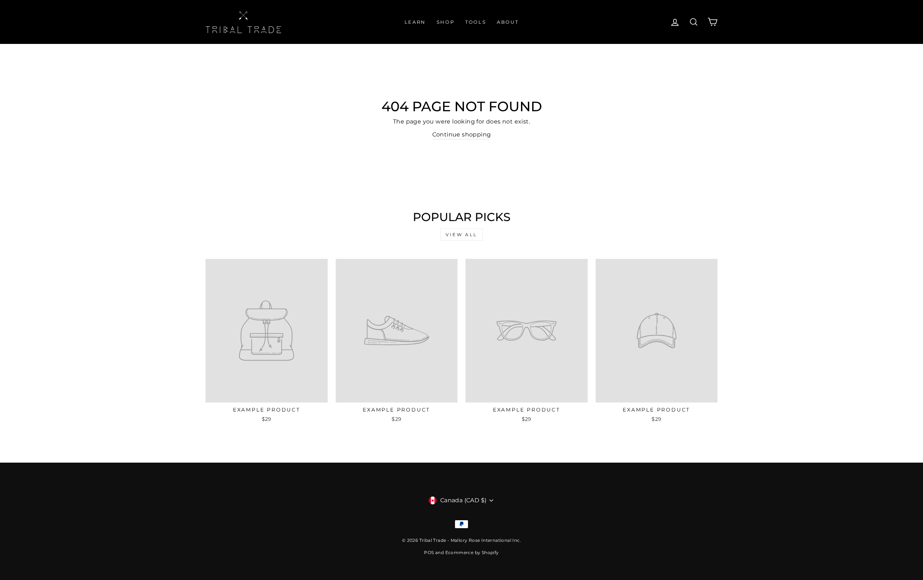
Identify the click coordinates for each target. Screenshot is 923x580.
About (507, 22)
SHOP (445, 22)
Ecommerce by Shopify (472, 552)
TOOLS (475, 22)
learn (415, 22)
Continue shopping (461, 134)
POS (429, 552)
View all (461, 234)
